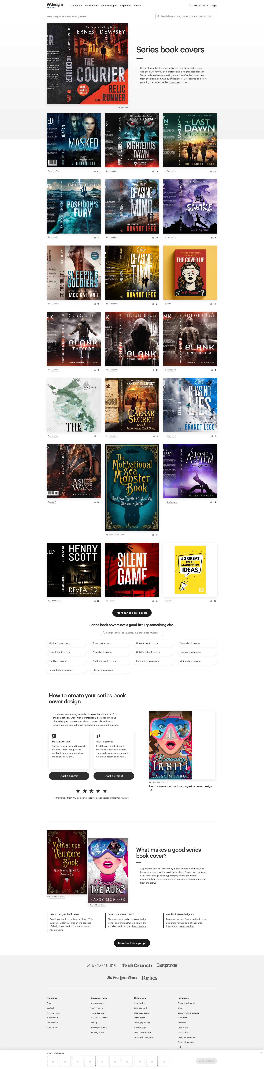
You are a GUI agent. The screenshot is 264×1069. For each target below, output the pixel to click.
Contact (50, 1008)
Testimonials (52, 1022)
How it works (92, 5)
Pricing (93, 1022)
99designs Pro (97, 1032)
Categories (76, 5)
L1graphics (123, 107)
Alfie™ (53, 502)
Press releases (53, 1013)
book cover (174, 82)
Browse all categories (144, 1037)
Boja (169, 303)
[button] (261, 1053)
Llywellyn (54, 435)
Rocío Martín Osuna (117, 534)
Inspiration (125, 5)
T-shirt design (140, 1027)
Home (50, 16)
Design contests (97, 1003)
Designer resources (186, 1037)
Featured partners (186, 1042)
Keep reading (56, 929)
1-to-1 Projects (96, 1008)
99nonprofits (52, 1027)
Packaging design (142, 1022)
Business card (140, 1008)
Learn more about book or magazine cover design (180, 786)
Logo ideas (183, 1027)
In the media (52, 1017)
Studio (137, 5)
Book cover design (142, 1032)
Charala (112, 600)
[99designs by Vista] (55, 5)
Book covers (72, 16)
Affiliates (182, 1022)
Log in (214, 5)
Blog (180, 1008)
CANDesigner (172, 502)
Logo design (139, 1003)
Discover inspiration (99, 1017)
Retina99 (170, 600)
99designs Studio (98, 1027)
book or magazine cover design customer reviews (103, 797)
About (49, 1003)
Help (180, 1047)
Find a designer (109, 5)
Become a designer (186, 1003)
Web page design (142, 1013)
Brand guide (139, 1017)
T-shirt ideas (183, 1032)
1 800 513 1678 (200, 5)
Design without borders (188, 1013)
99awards (182, 1017)
